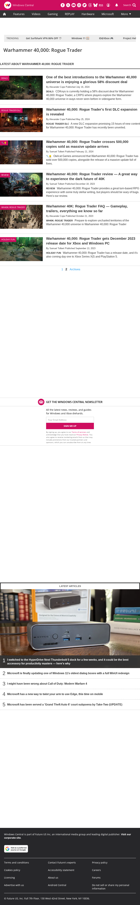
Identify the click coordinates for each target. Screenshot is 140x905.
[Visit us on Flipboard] (84, 5)
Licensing (9, 877)
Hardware (88, 14)
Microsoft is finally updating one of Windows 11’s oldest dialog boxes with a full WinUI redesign (68, 673)
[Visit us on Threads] (90, 5)
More (124, 14)
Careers (96, 870)
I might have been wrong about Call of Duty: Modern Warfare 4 (47, 683)
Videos (36, 14)
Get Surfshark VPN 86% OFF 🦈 (44, 38)
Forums (96, 877)
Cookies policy (12, 870)
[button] (129, 5)
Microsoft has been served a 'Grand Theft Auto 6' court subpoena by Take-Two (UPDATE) (64, 704)
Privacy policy (99, 862)
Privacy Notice (82, 434)
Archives (75, 269)
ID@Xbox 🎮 (106, 38)
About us (53, 877)
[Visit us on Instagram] (79, 5)
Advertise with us (14, 885)
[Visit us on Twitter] (68, 5)
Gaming (53, 14)
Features (19, 14)
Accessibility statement (61, 870)
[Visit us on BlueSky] (95, 5)
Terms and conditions (16, 862)
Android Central (57, 885)
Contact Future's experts (62, 862)
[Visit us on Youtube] (74, 5)
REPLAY (69, 14)
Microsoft (108, 14)
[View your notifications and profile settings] (116, 5)
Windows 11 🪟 (80, 38)
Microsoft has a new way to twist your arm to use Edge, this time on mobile (55, 694)
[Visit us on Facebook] (63, 5)
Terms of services (79, 432)
